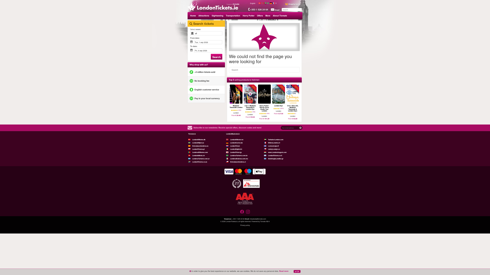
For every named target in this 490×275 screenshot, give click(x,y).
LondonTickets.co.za (199, 162)
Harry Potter (248, 15)
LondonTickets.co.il (275, 155)
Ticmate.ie (192, 134)
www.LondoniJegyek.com (277, 152)
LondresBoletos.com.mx (239, 158)
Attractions (203, 15)
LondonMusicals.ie (233, 134)
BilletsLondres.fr (274, 143)
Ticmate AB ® (265, 221)
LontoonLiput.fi (273, 146)
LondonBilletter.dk (198, 139)
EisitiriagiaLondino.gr (275, 158)
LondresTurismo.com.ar (201, 158)
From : (195, 38)
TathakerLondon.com (275, 139)
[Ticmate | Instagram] (248, 212)
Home (193, 15)
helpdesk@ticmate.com (258, 219)
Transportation (233, 15)
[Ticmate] (233, 4)
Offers (260, 15)
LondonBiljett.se (198, 143)
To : (193, 46)
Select (195, 29)
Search (216, 57)
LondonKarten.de (236, 143)
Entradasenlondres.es (200, 146)
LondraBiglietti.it (236, 149)
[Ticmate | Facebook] (242, 212)
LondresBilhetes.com (200, 152)
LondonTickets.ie (232, 221)
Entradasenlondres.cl (238, 162)
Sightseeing (217, 15)
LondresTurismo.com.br (239, 155)
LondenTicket (235, 146)
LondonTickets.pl (198, 149)
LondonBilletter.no (236, 139)
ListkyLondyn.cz (274, 149)
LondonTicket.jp (236, 152)
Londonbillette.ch (198, 155)
